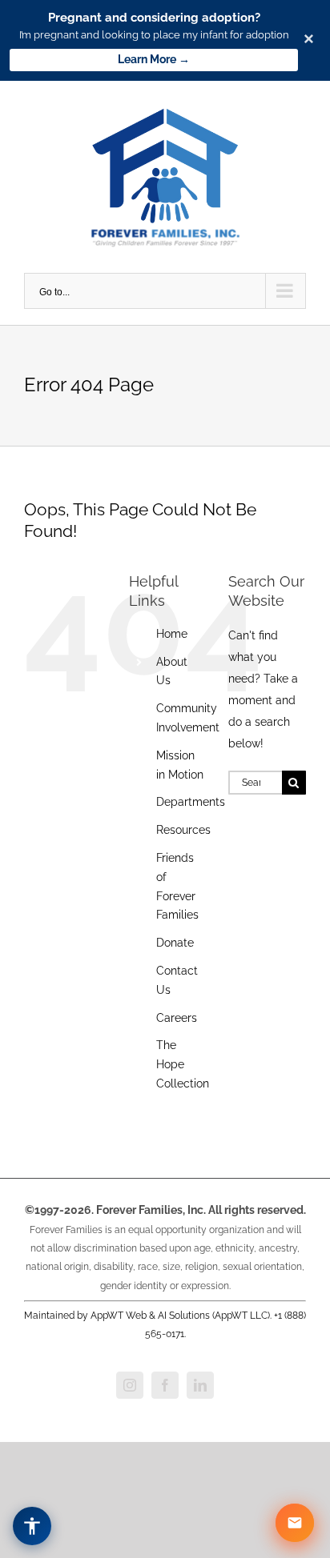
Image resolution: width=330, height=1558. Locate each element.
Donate (175, 942)
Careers (176, 1017)
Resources (183, 829)
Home (171, 633)
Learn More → (154, 59)
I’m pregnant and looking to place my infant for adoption (154, 35)
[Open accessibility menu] (32, 1526)
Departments (190, 801)
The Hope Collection (182, 1064)
